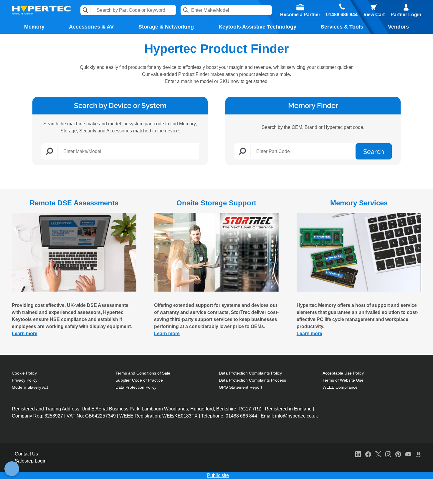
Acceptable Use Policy (343, 373)
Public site (218, 475)
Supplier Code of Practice (139, 380)
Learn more (24, 333)
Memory (34, 27)
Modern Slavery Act (30, 387)
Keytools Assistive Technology (257, 27)
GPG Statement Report (240, 387)
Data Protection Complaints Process (252, 380)
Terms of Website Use (343, 380)
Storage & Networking (166, 27)
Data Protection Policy (135, 387)
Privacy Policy (24, 380)
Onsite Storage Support (216, 203)
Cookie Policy (24, 373)
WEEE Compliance (340, 387)
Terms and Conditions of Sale (142, 373)
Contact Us (26, 453)
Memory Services (359, 203)
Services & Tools (342, 27)
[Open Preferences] (11, 468)
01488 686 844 (342, 14)
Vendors (398, 27)
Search (85, 10)
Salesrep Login (31, 460)
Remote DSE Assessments (74, 203)
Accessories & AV (91, 27)
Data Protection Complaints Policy (250, 373)
